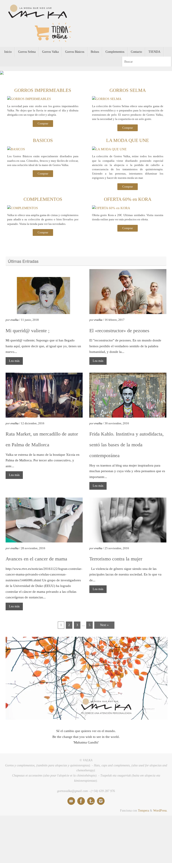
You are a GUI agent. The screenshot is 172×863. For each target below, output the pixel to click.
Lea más (14, 363)
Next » (104, 627)
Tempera (143, 812)
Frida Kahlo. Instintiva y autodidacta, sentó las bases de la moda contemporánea (126, 446)
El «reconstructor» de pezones (119, 332)
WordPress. (160, 812)
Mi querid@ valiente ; (27, 332)
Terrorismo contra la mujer (115, 561)
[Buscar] (167, 61)
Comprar (43, 125)
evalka (15, 322)
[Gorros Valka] (71, 803)
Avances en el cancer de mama (36, 561)
